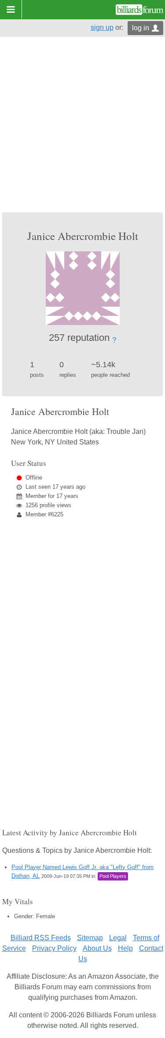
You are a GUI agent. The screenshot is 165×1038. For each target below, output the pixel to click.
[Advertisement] (82, 125)
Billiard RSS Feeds (41, 937)
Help (125, 948)
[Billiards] (139, 9)
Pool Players (112, 876)
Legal (118, 937)
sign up (102, 27)
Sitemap (90, 937)
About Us (97, 948)
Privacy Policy (54, 948)
